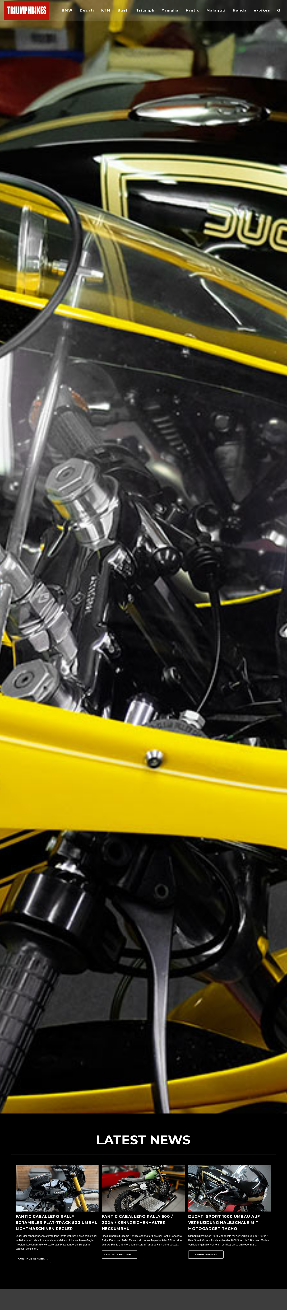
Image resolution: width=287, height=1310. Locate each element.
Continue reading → (33, 1258)
